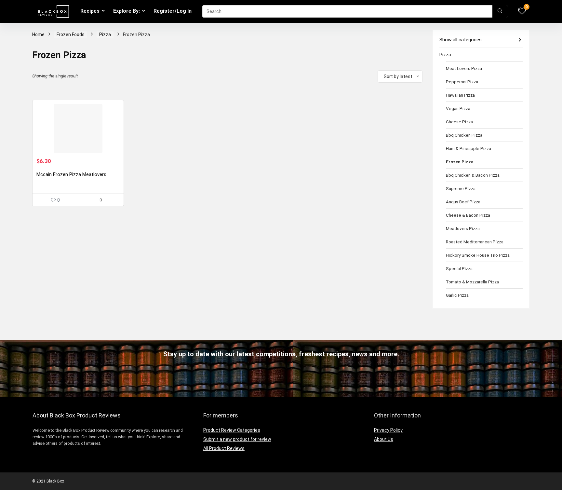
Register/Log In (173, 11)
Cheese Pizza (459, 121)
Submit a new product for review (237, 439)
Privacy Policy (388, 430)
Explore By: (126, 11)
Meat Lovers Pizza (464, 68)
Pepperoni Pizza (462, 81)
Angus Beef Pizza (463, 201)
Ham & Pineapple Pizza (468, 148)
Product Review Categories (231, 430)
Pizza (105, 34)
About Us (383, 439)
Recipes (90, 11)
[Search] (500, 11)
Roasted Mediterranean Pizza (474, 241)
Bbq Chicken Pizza (464, 135)
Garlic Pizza (457, 295)
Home (38, 34)
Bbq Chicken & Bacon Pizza (473, 175)
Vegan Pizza (458, 108)
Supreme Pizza (460, 188)
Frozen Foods (71, 34)
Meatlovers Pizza (463, 228)
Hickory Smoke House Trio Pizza (478, 255)
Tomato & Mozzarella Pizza (472, 281)
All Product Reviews (224, 448)
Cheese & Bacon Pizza (468, 215)
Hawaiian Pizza (460, 95)
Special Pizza (459, 268)
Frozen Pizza (460, 161)
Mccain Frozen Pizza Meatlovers (71, 174)
